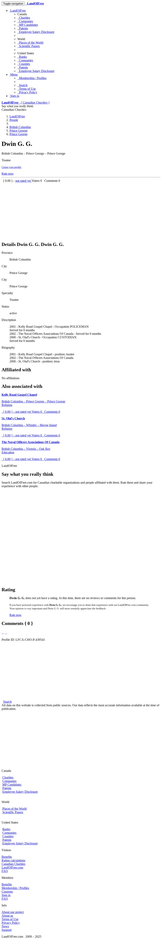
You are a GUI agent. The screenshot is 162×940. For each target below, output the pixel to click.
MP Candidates (27, 24)
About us (7, 915)
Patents (22, 28)
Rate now (8, 173)
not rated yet (23, 180)
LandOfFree (17, 10)
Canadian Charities (13, 864)
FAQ (5, 871)
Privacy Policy (27, 92)
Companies (25, 21)
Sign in (14, 96)
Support (6, 930)
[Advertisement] (81, 210)
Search (22, 85)
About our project (13, 912)
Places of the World (30, 42)
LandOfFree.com (12, 867)
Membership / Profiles (31, 78)
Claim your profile (11, 167)
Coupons (7, 891)
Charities (23, 17)
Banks (22, 56)
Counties (23, 64)
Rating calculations (13, 860)
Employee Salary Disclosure (35, 32)
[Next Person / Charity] (6, 632)
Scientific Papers (28, 46)
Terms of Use (26, 88)
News (5, 926)
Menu (13, 74)
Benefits (7, 856)
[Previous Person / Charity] (3, 632)
